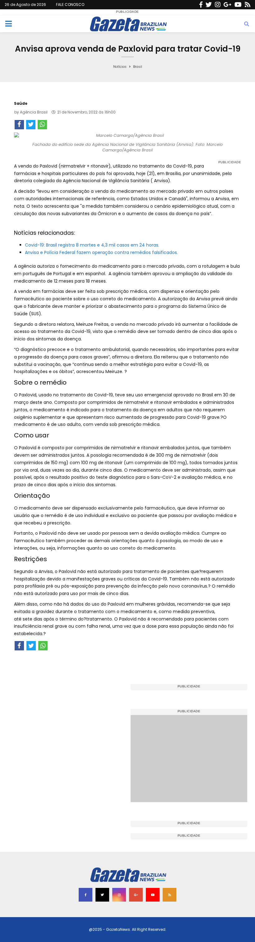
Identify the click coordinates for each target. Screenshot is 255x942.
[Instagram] (217, 4)
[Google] (227, 4)
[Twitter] (209, 4)
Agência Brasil (34, 112)
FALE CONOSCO (70, 4)
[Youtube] (238, 4)
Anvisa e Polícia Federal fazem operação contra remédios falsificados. (101, 252)
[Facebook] (200, 4)
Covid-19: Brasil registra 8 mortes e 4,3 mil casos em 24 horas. (92, 245)
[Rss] (247, 4)
